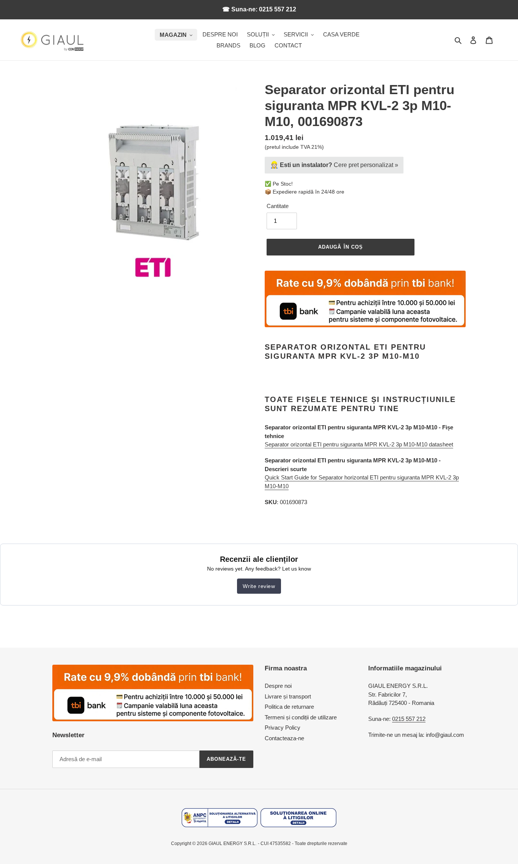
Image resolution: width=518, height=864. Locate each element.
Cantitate (278, 206)
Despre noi (278, 686)
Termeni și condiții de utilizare (301, 717)
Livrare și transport (288, 696)
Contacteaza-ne (284, 738)
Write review (259, 586)
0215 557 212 (408, 719)
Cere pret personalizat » (334, 165)
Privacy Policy (282, 727)
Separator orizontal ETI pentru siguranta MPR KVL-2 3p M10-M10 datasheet (359, 444)
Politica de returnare (289, 706)
